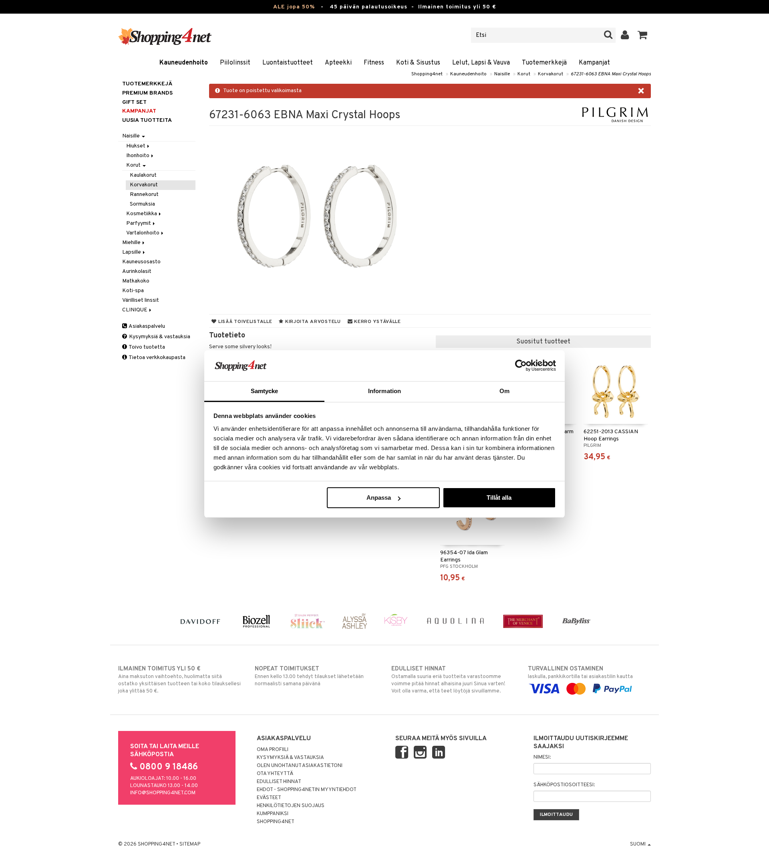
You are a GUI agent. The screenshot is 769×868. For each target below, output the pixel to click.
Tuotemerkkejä (544, 63)
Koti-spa (133, 290)
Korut (523, 74)
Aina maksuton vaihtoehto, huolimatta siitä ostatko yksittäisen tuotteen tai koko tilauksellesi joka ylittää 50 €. (179, 679)
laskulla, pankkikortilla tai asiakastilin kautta (580, 672)
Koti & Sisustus (418, 63)
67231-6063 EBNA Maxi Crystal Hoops (611, 74)
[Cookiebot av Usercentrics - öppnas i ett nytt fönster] (521, 365)
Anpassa (378, 497)
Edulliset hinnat (279, 782)
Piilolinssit (235, 63)
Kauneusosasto (141, 261)
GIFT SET (134, 102)
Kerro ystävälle (376, 322)
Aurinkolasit (136, 271)
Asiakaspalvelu (146, 326)
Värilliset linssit (140, 300)
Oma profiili (272, 750)
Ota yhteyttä (275, 774)
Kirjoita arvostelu (312, 322)
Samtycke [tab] (264, 391)
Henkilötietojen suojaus (290, 806)
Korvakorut (550, 74)
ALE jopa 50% (294, 7)
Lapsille (132, 252)
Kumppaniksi (272, 814)
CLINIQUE (135, 310)
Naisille (502, 74)
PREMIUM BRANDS (147, 93)
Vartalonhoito (143, 233)
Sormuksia (142, 204)
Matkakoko (135, 281)
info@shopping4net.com (162, 793)
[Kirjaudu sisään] (625, 35)
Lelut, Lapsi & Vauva (481, 63)
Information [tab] (384, 391)
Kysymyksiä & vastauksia (159, 336)
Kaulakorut (143, 175)
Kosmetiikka (142, 213)
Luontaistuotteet (287, 63)
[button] (642, 35)
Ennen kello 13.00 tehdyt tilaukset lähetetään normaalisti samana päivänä (309, 676)
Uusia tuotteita (147, 120)
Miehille (132, 242)
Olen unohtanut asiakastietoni (299, 766)
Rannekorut (144, 194)
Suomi (638, 844)
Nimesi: (542, 757)
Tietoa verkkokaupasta (156, 357)
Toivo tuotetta (146, 347)
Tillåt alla (499, 497)
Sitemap (189, 844)
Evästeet (269, 798)
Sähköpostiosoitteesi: (564, 785)
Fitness (374, 63)
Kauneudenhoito (183, 63)
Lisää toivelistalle (244, 322)
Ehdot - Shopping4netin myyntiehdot (306, 790)
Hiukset (136, 146)
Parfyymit (139, 223)
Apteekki (338, 63)
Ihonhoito (138, 155)
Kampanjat (594, 63)
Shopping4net (427, 74)
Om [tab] (504, 391)
